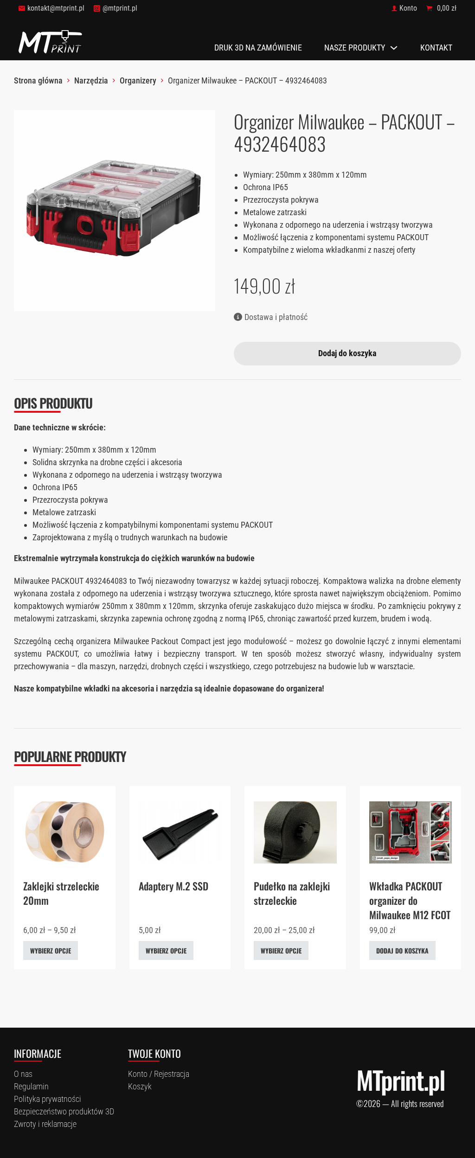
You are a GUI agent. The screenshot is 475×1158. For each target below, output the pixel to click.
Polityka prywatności (47, 1099)
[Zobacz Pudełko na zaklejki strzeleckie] (295, 832)
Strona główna (38, 80)
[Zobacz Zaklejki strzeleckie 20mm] (64, 832)
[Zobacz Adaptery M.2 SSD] (180, 832)
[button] (202, 122)
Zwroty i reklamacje (45, 1124)
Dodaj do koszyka (402, 950)
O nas (23, 1074)
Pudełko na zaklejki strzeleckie (292, 893)
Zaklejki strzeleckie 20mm (61, 893)
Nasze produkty (354, 47)
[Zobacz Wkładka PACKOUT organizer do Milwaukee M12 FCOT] (410, 832)
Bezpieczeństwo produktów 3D (64, 1111)
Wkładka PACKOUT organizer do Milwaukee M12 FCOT (409, 900)
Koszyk (140, 1086)
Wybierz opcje (50, 950)
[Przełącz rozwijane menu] (394, 48)
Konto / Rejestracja (158, 1074)
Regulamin (31, 1086)
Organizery (138, 80)
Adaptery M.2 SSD (173, 885)
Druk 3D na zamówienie (258, 47)
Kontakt (436, 47)
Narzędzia (91, 80)
